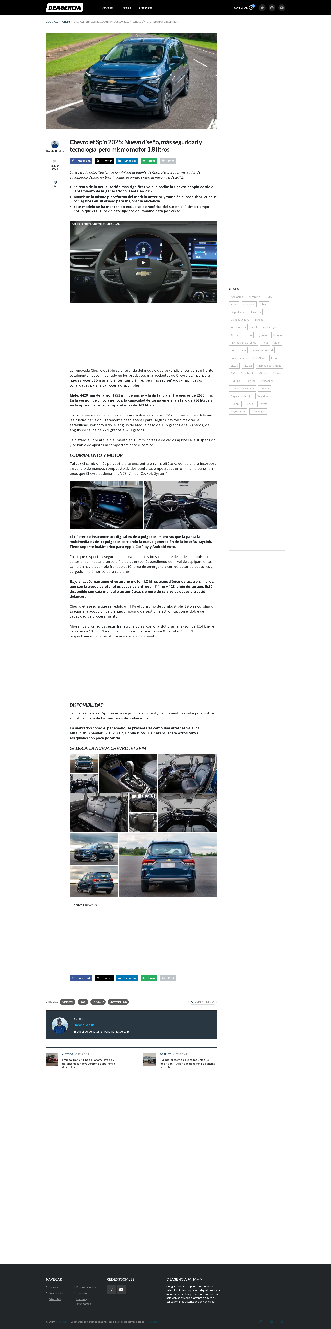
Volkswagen (258, 411)
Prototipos (267, 381)
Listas (234, 365)
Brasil (83, 1002)
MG (233, 373)
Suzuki (249, 404)
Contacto (81, 1293)
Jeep (233, 350)
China (264, 304)
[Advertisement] (143, 336)
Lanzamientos (239, 358)
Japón (277, 342)
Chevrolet (98, 1002)
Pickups (235, 381)
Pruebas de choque (242, 388)
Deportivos (237, 312)
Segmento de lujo (241, 396)
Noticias (107, 7)
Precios (125, 7)
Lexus (274, 358)
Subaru (235, 404)
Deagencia (61, 1321)
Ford (254, 327)
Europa (259, 319)
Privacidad (55, 1299)
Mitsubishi (247, 373)
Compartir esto (204, 1001)
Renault (264, 388)
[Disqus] (131, 1138)
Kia (244, 350)
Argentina (254, 296)
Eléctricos (146, 7)
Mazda (248, 365)
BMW (269, 296)
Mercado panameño (269, 365)
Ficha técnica (238, 327)
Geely (234, 335)
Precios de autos (86, 1287)
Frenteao (154, 1321)
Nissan (277, 373)
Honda (248, 335)
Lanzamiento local (262, 350)
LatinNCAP (259, 358)
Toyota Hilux (238, 411)
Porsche (251, 381)
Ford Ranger (270, 327)
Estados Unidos (240, 319)
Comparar (244, 7)
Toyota (263, 404)
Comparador (56, 1293)
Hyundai (262, 335)
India (265, 342)
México (263, 373)
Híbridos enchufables (243, 342)
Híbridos (278, 335)
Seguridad (263, 396)
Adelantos (68, 1002)
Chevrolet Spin (118, 1002)
